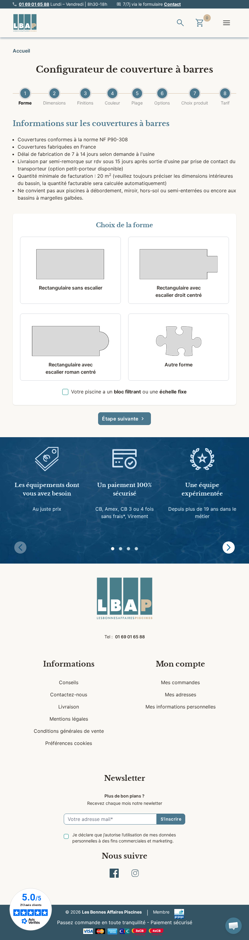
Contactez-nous (68, 694)
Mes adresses (180, 694)
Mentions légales (68, 719)
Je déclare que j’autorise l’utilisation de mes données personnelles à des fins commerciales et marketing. (124, 837)
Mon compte (180, 664)
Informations (68, 664)
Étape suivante (120, 419)
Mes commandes (180, 682)
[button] (112, 549)
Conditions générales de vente (69, 731)
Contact (172, 4)
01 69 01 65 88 (34, 4)
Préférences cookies (68, 743)
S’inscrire (171, 819)
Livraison (68, 707)
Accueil (21, 51)
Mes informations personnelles (180, 707)
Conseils (68, 682)
